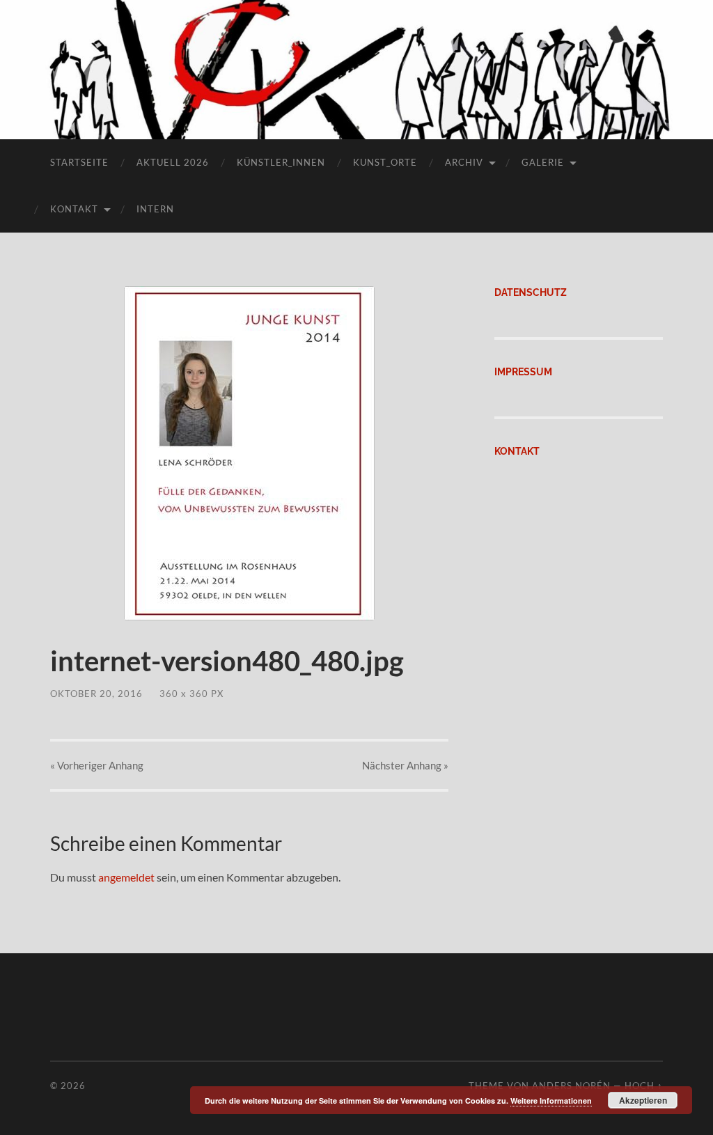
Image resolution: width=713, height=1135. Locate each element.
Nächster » (405, 765)
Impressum (523, 371)
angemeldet (126, 877)
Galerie (543, 162)
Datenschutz (530, 292)
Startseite (79, 162)
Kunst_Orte (385, 162)
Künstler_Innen (281, 162)
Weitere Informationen (551, 1100)
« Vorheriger (96, 765)
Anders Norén (571, 1085)
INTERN (155, 208)
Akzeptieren (643, 1100)
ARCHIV (464, 162)
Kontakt (74, 208)
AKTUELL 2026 (172, 162)
